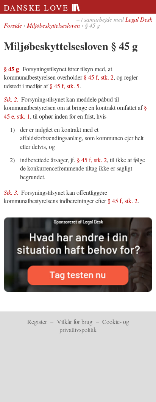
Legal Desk (138, 19)
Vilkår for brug (74, 321)
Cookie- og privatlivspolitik (94, 325)
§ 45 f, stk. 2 (99, 77)
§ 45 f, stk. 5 (65, 86)
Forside (13, 25)
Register (37, 321)
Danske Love (38, 7)
